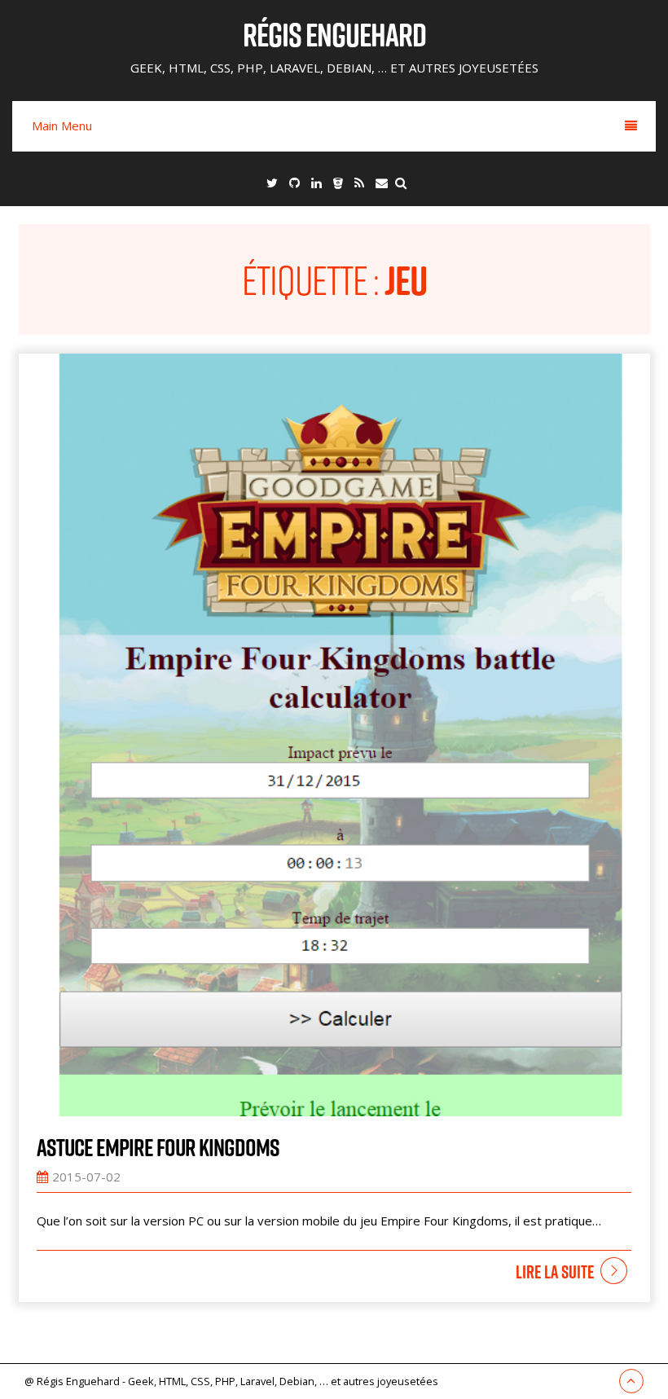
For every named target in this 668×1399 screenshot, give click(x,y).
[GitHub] (294, 182)
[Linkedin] (316, 182)
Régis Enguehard (334, 34)
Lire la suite (555, 1272)
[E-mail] (382, 182)
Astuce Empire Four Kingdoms (158, 1147)
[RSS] (359, 182)
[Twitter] (272, 182)
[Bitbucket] (338, 182)
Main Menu (62, 125)
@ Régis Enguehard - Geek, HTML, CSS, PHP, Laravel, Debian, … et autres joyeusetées (231, 1381)
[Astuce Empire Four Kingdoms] (334, 735)
